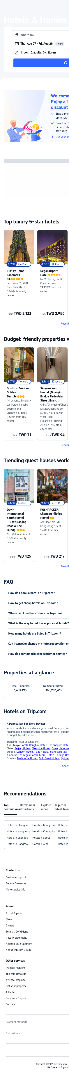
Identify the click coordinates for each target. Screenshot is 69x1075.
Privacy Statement (16, 937)
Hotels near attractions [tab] (27, 807)
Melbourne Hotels (27, 758)
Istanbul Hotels (58, 751)
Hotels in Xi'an (40, 844)
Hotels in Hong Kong (19, 831)
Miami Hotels (46, 755)
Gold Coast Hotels (49, 758)
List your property (16, 986)
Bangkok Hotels (38, 745)
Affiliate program (15, 979)
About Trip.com (14, 913)
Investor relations (15, 967)
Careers (10, 925)
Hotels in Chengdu (17, 837)
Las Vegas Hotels (28, 755)
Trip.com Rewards (16, 973)
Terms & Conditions (17, 931)
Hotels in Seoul (41, 837)
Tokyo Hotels (20, 745)
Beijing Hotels (22, 748)
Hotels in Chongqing (44, 831)
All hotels (11, 992)
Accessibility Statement (19, 943)
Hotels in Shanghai (17, 825)
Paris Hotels (41, 751)
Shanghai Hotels (41, 748)
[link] (19, 274)
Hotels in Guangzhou (44, 825)
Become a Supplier (16, 998)
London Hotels (24, 751)
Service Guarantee (16, 883)
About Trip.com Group (18, 949)
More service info (15, 889)
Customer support (16, 877)
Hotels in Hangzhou (18, 844)
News (9, 919)
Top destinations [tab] (10, 807)
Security (10, 1004)
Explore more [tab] (46, 807)
